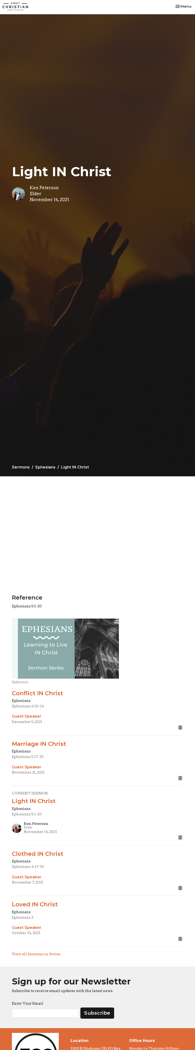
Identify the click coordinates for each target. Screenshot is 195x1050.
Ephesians (45, 467)
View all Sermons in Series (36, 954)
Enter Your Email (27, 1003)
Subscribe (97, 1013)
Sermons (21, 467)
